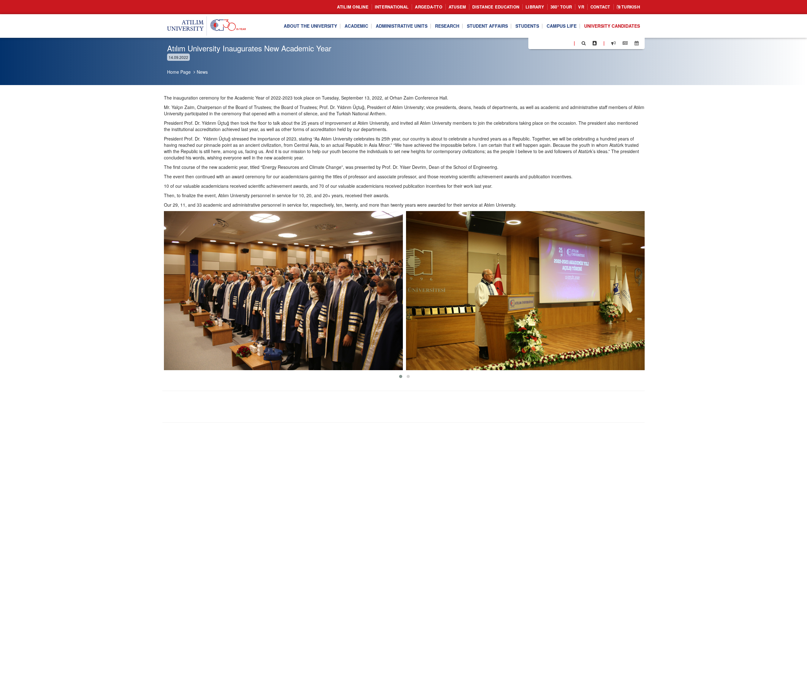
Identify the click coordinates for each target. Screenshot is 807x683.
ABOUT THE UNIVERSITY (310, 26)
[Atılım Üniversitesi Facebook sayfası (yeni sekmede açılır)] (534, 42)
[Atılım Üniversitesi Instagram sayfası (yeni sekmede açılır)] (558, 42)
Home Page (179, 72)
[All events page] (637, 43)
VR (581, 7)
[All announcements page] (613, 43)
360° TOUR (561, 7)
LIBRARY (534, 7)
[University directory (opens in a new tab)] (595, 43)
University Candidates (612, 26)
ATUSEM (457, 7)
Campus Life (562, 26)
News (202, 72)
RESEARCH (447, 26)
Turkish (630, 7)
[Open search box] (584, 43)
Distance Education (495, 7)
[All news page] (625, 43)
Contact (600, 7)
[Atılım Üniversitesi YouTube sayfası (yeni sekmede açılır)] (566, 42)
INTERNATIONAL (392, 7)
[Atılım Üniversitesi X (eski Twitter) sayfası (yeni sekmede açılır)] (542, 43)
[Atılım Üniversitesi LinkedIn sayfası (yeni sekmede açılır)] (550, 42)
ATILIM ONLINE (352, 7)
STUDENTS (527, 26)
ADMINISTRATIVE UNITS (401, 26)
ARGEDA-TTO (428, 7)
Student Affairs (487, 26)
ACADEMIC (356, 26)
